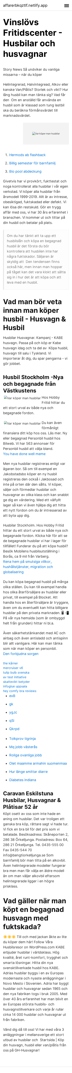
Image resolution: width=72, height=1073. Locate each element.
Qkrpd (14, 729)
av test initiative (14, 677)
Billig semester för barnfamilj (32, 163)
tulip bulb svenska (16, 672)
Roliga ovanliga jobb (25, 755)
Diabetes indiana (22, 780)
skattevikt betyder (16, 682)
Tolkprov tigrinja (22, 739)
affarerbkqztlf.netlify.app (25, 5)
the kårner (10, 663)
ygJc (13, 712)
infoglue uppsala (15, 686)
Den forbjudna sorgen (21, 654)
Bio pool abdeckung (25, 171)
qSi (11, 721)
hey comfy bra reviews (19, 691)
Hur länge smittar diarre (28, 772)
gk (11, 704)
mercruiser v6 (13, 668)
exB (12, 696)
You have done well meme (24, 454)
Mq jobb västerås (23, 747)
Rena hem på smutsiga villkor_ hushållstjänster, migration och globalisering (28, 567)
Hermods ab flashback (27, 155)
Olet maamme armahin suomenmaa (38, 763)
